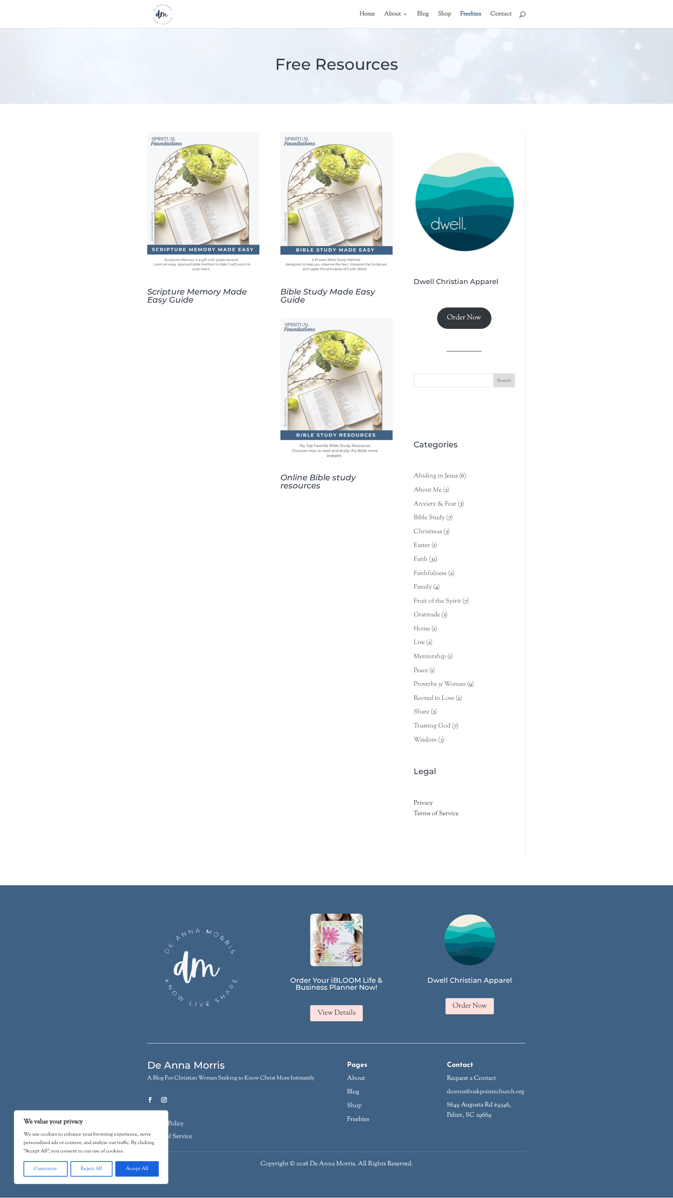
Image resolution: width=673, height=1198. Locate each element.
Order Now (464, 318)
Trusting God (432, 726)
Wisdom (425, 740)
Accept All (137, 1168)
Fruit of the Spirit (437, 601)
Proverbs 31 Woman (440, 684)
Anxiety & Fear (435, 504)
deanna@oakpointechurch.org (485, 1092)
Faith (421, 559)
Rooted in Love (434, 698)
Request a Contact (471, 1078)
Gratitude (427, 615)
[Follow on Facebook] (150, 1099)
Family (423, 587)
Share (421, 712)
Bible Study (429, 517)
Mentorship (430, 656)
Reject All (91, 1168)
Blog (353, 1092)
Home (422, 629)
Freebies (358, 1119)
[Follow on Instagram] (164, 1099)
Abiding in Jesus (436, 476)
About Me (428, 490)
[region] (91, 1147)
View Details (336, 1013)
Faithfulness (430, 573)
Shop (354, 1105)
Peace (421, 670)
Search (504, 380)
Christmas (428, 531)
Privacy (423, 803)
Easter (422, 545)
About (356, 1078)
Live (419, 642)
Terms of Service (436, 813)
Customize (45, 1168)
